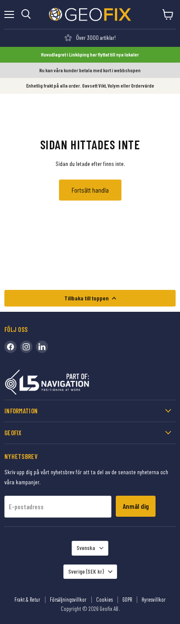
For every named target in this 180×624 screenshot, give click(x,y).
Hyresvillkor (154, 599)
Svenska (85, 547)
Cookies (104, 599)
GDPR (127, 599)
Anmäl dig (136, 506)
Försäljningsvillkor (68, 599)
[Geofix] (65, 384)
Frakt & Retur (27, 599)
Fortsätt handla (90, 190)
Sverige (86, 571)
